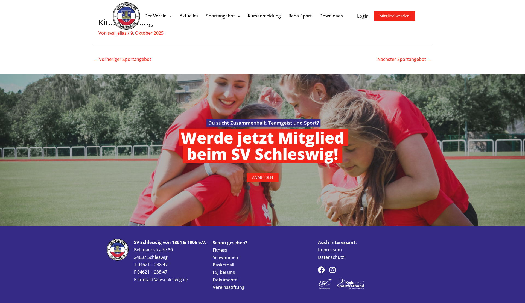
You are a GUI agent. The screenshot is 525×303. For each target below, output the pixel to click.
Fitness (220, 250)
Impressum (330, 250)
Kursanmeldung (264, 16)
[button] (169, 16)
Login (363, 16)
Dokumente (225, 280)
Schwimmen (225, 257)
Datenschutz (331, 257)
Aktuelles (189, 16)
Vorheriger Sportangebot (122, 59)
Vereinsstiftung (228, 287)
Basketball (223, 265)
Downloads (331, 16)
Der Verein (155, 16)
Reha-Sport (300, 16)
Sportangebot (220, 16)
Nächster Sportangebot (404, 59)
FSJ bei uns (224, 272)
